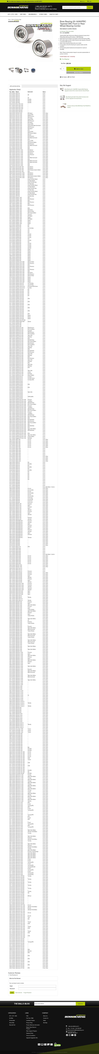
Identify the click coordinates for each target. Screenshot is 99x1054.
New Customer (18, 992)
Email (11, 986)
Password (12, 988)
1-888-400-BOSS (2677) (73, 1026)
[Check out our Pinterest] (75, 1035)
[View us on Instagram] (70, 1035)
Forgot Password (27, 992)
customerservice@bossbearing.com (75, 1030)
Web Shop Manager (63, 1052)
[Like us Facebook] (67, 1035)
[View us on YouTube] (72, 1035)
